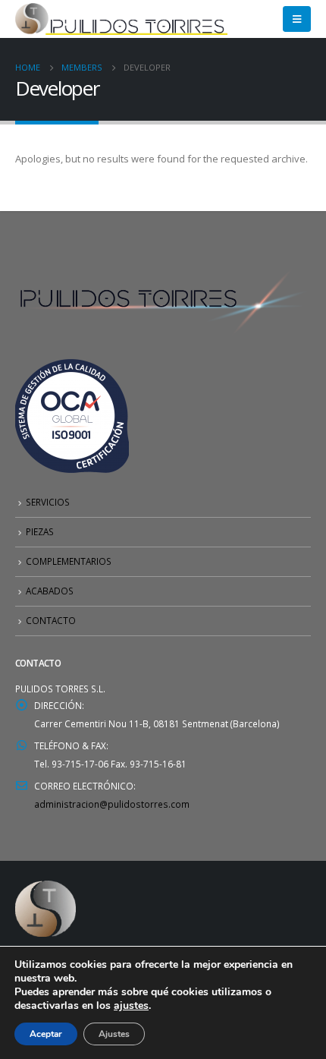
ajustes (131, 1006)
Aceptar (46, 1034)
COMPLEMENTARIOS (68, 561)
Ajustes (114, 1034)
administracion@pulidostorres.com (112, 804)
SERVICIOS (48, 502)
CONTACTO (51, 620)
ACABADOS (50, 591)
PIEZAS (40, 531)
